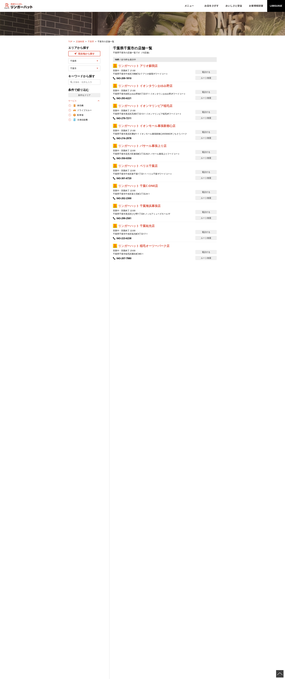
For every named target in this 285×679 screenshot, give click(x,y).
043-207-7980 (124, 258)
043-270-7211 (124, 118)
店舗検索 (80, 41)
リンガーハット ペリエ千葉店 (138, 166)
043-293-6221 (124, 98)
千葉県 (91, 41)
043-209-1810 (124, 78)
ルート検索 (206, 77)
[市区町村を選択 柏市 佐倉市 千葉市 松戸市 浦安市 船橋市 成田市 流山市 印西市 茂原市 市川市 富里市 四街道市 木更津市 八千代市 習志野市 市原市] (84, 68)
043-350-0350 (124, 158)
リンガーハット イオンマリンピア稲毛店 (145, 106)
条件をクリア (84, 95)
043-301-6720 (124, 178)
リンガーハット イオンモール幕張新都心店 (146, 126)
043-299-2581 (124, 218)
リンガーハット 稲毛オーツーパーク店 (144, 246)
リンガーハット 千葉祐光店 (136, 226)
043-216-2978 (124, 138)
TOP (70, 41)
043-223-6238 (124, 238)
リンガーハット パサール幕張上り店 (142, 146)
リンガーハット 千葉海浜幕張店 (139, 206)
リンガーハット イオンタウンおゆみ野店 (145, 86)
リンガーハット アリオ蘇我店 (138, 66)
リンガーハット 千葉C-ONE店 (138, 186)
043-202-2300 (124, 198)
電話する (206, 72)
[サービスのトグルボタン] (98, 101)
